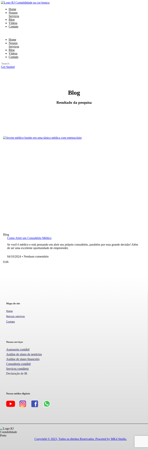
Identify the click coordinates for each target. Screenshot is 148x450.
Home (12, 39)
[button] (7, 33)
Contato (13, 26)
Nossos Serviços (14, 14)
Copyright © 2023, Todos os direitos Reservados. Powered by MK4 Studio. (80, 439)
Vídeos (13, 53)
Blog (12, 50)
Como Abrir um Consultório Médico (29, 238)
